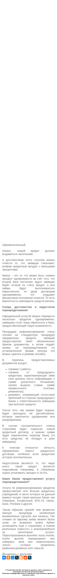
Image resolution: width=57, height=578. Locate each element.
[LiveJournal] (29, 557)
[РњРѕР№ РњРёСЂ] (12, 557)
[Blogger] (21, 557)
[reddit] (25, 557)
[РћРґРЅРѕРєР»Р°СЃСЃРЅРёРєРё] (8, 557)
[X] (17, 557)
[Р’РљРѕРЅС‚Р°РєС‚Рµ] (4, 557)
